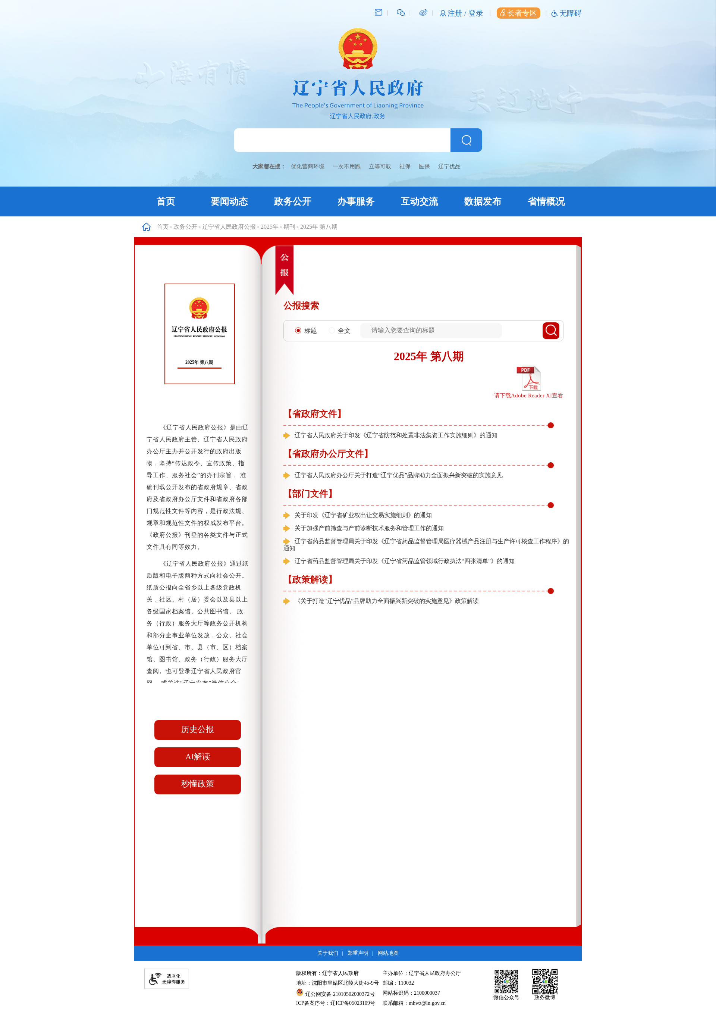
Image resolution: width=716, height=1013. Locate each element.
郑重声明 (358, 953)
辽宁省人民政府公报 (229, 226)
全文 (344, 330)
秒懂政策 (197, 783)
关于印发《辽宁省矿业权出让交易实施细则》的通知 (363, 515)
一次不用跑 (347, 166)
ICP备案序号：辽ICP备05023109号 (335, 1003)
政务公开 (292, 201)
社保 (405, 166)
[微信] (401, 12)
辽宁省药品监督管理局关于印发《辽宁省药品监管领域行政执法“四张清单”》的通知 (405, 561)
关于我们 (327, 953)
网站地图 (388, 953)
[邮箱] (378, 12)
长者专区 (522, 13)
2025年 (270, 226)
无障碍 (570, 13)
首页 (166, 201)
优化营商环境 (307, 166)
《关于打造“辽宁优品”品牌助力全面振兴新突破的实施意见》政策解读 (387, 601)
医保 (424, 166)
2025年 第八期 (318, 226)
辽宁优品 (449, 166)
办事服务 (356, 201)
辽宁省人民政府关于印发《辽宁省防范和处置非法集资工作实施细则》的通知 (396, 435)
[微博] (423, 12)
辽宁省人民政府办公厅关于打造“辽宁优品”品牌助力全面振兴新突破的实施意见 (399, 475)
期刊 (289, 226)
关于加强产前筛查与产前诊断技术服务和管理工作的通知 (369, 528)
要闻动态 (229, 201)
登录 (475, 13)
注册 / (458, 13)
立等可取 (380, 166)
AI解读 (197, 756)
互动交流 (419, 201)
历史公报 (197, 729)
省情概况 (546, 201)
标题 (310, 330)
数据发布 (483, 201)
